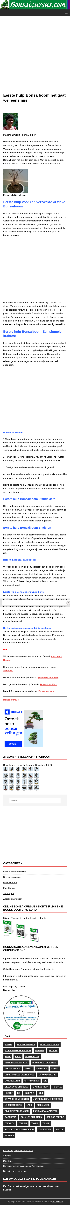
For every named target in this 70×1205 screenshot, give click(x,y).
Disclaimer (8, 1161)
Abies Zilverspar (26, 1044)
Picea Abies (43, 1105)
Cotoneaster (12, 1081)
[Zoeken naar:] (35, 800)
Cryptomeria (31, 1081)
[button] (65, 12)
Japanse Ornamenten (17, 1099)
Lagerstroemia (13, 1105)
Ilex (41, 1093)
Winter (59, 1129)
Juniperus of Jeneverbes (47, 1099)
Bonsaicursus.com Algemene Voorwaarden (23, 1166)
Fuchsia (57, 1087)
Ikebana (29, 1093)
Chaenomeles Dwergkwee (19, 1075)
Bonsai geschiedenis (16, 1063)
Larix (29, 1105)
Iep (18, 1093)
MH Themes (57, 1202)
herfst (9, 1093)
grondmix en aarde (48, 677)
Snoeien (8, 670)
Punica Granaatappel (45, 1111)
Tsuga (45, 1123)
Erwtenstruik (40, 1087)
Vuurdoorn (44, 1129)
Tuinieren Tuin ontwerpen (19, 1129)
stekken (9, 1123)
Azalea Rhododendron (18, 1050)
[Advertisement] (35, 56)
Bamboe (39, 1050)
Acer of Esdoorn (49, 1044)
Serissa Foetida (55, 1117)
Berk (8, 1056)
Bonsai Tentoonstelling (14, 871)
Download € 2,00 (44, 765)
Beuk (18, 1056)
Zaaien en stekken (12, 899)
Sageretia (10, 1117)
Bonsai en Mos (48, 684)
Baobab (53, 1050)
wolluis (9, 1135)
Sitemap (7, 1155)
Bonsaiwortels (46, 691)
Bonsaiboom (32, 1056)
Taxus (34, 1123)
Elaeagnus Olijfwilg (16, 1087)
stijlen (23, 1123)
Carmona (41, 1069)
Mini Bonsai (9, 888)
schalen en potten (31, 1117)
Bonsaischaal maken (44, 1063)
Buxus (28, 1069)
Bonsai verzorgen (12, 877)
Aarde (8, 1044)
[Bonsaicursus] (35, 7)
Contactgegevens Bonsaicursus (18, 1150)
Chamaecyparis (47, 1075)
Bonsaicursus (11, 699)
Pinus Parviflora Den (17, 1111)
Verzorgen (8, 893)
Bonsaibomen (10, 882)
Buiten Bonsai (12, 1069)
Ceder (54, 1069)
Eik (45, 1081)
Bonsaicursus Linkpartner (15, 1171)
